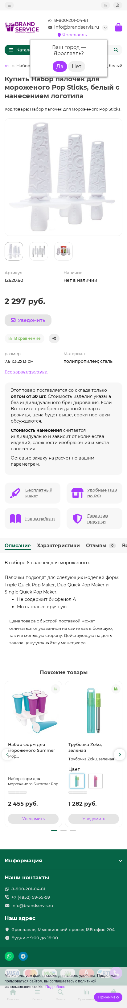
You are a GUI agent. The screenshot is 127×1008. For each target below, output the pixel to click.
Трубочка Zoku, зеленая (85, 747)
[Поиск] (116, 50)
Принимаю (108, 997)
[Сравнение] (105, 5)
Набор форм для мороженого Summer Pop (31, 750)
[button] (7, 754)
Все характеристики (26, 371)
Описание (18, 546)
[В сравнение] (55, 689)
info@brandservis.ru (76, 27)
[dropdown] (9, 5)
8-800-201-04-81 (71, 20)
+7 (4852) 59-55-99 (30, 897)
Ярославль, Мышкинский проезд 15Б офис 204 (63, 929)
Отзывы (99, 546)
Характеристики (58, 546)
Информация (23, 860)
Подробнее (55, 987)
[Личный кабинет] (117, 5)
